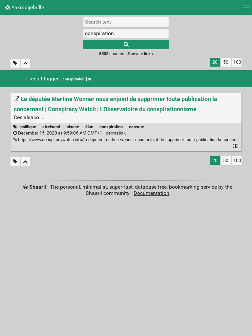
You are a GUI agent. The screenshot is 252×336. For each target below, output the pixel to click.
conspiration (74, 79)
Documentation (151, 193)
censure (136, 126)
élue (89, 126)
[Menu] (246, 9)
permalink (71, 133)
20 (215, 62)
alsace (73, 126)
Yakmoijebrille (27, 7)
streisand (51, 126)
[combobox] (126, 33)
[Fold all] (25, 63)
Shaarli (37, 187)
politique (28, 126)
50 (225, 62)
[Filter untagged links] (15, 63)
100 (237, 62)
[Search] (126, 44)
